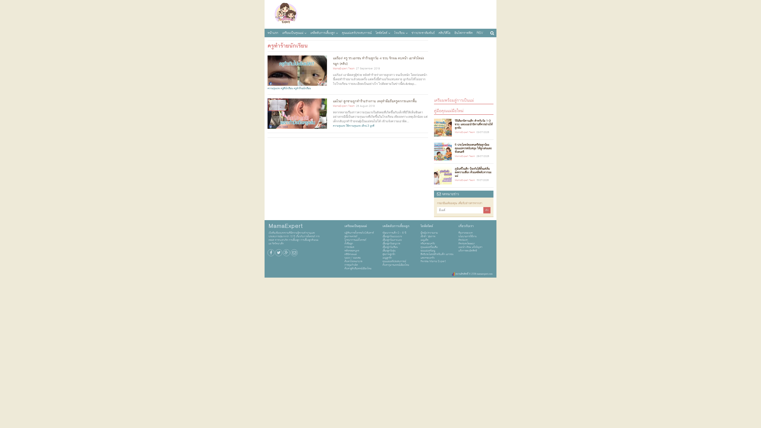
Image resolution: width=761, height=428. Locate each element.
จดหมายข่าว (450, 194)
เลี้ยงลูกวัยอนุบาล (391, 243)
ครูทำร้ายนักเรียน (302, 88)
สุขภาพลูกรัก (388, 254)
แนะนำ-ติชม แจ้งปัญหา (470, 247)
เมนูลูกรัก (387, 258)
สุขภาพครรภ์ (350, 236)
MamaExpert (286, 14)
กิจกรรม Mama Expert (433, 261)
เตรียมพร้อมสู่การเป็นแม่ (454, 100)
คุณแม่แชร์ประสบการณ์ (357, 32)
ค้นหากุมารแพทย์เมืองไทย (395, 265)
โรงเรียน (399, 32)
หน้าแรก (273, 32)
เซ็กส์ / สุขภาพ (428, 236)
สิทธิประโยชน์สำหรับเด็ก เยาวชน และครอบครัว (437, 256)
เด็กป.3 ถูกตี (367, 126)
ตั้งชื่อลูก (348, 243)
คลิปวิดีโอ (444, 32)
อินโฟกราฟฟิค (463, 32)
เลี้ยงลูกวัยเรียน (390, 247)
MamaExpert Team (344, 69)
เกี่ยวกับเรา (466, 226)
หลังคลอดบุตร (351, 250)
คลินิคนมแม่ (350, 254)
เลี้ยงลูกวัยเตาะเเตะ (392, 240)
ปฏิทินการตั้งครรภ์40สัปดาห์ (359, 233)
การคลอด (349, 247)
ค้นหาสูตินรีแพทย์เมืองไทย (357, 268)
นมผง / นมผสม (352, 258)
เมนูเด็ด (424, 240)
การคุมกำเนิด (351, 265)
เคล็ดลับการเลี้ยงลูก (322, 32)
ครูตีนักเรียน (287, 88)
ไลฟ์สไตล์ (381, 32)
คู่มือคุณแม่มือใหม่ (449, 111)
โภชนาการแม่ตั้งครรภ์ (355, 240)
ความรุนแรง (274, 88)
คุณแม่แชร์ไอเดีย (429, 247)
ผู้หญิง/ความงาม (429, 233)
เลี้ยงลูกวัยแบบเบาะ (392, 236)
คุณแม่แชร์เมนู (428, 250)
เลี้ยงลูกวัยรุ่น (389, 250)
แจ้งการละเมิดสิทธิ (467, 250)
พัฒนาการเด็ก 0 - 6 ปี (394, 233)
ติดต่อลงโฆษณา (466, 243)
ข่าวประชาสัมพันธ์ (423, 32)
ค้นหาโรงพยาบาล (353, 261)
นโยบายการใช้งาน (467, 236)
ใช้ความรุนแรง (353, 126)
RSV (480, 32)
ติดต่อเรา (463, 240)
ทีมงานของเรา (465, 233)
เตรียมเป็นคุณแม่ (292, 32)
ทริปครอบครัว (428, 243)
